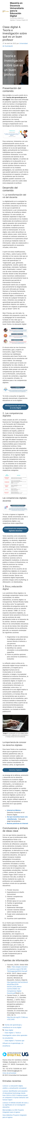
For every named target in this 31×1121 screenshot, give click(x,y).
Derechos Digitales (15, 770)
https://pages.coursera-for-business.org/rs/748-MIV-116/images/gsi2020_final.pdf (17, 969)
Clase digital (9, 1030)
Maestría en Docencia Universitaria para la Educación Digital (17, 9)
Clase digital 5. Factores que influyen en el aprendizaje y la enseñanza (13, 1043)
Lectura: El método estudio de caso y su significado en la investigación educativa (15, 1105)
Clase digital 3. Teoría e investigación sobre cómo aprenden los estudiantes (15, 1035)
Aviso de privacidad (9, 1073)
